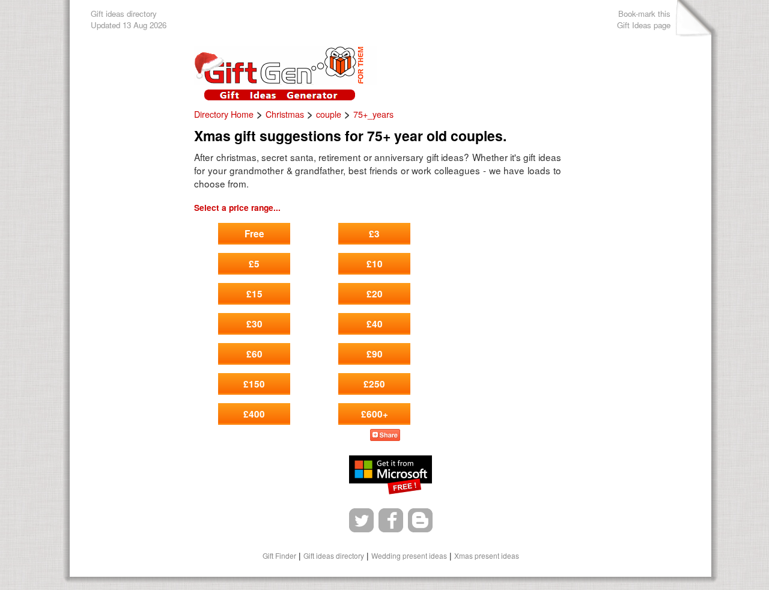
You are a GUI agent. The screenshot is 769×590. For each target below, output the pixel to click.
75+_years (373, 114)
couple (328, 114)
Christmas (285, 114)
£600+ (374, 414)
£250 (374, 384)
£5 (254, 263)
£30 (254, 323)
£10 (374, 263)
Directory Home (224, 114)
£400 (254, 414)
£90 (374, 353)
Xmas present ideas (486, 555)
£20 (374, 293)
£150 (254, 384)
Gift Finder (279, 555)
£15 (254, 293)
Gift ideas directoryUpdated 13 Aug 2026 (128, 19)
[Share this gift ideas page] (385, 436)
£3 (374, 233)
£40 (374, 323)
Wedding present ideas (409, 555)
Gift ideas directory (333, 555)
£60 (254, 353)
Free (254, 233)
